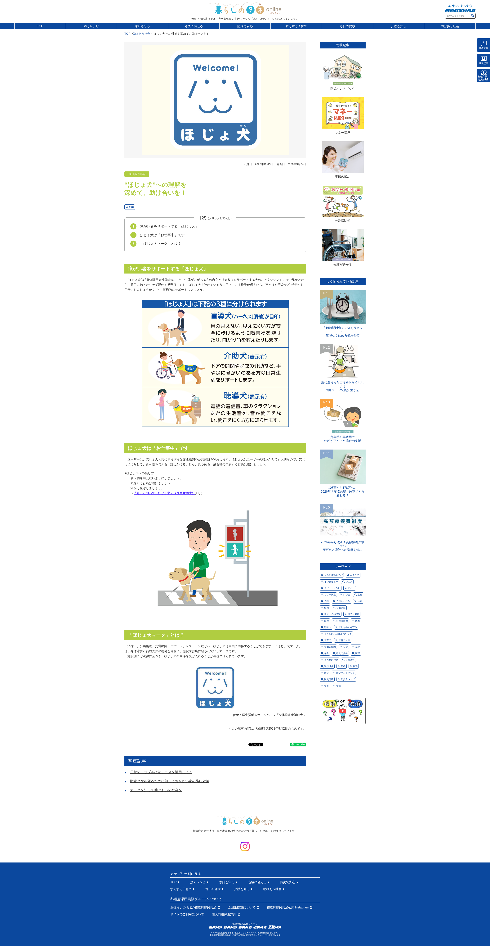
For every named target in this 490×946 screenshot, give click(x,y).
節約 (343, 666)
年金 (326, 653)
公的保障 (340, 607)
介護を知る (398, 26)
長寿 (355, 666)
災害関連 (350, 660)
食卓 (338, 686)
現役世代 (328, 666)
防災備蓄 (328, 679)
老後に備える (194, 26)
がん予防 (354, 575)
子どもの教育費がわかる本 (338, 633)
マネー (351, 588)
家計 (357, 646)
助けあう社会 (450, 26)
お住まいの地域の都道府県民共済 (193, 907)
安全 (345, 646)
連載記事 (483, 63)
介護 (131, 207)
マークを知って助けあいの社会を (156, 790)
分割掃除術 (342, 220)
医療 (357, 620)
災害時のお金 (331, 660)
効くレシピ (91, 26)
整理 (357, 653)
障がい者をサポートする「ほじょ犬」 (169, 226)
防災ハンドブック (342, 88)
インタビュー (331, 581)
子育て (327, 640)
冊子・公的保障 (332, 614)
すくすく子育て (296, 26)
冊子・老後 (353, 614)
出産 (326, 620)
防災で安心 (245, 26)
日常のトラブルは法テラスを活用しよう (161, 772)
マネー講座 (342, 132)
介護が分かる (342, 264)
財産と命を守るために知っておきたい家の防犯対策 (169, 781)
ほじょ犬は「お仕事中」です (162, 235)
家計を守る (142, 26)
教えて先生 (342, 653)
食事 (326, 686)
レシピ (346, 594)
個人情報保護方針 (224, 914)
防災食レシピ (348, 679)
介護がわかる (343, 601)
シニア (348, 581)
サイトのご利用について (187, 914)
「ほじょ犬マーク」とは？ (160, 244)
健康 (326, 607)
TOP (40, 26)
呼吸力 (327, 627)
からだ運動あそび (333, 575)
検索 (472, 15)
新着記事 (483, 48)
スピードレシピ (332, 588)
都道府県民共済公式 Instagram (288, 907)
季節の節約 (342, 176)
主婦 (360, 594)
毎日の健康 (347, 26)
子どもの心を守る (348, 627)
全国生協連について (241, 907)
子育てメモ (344, 640)
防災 (326, 673)
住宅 (360, 601)
